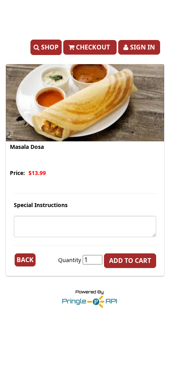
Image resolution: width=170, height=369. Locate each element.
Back (25, 259)
